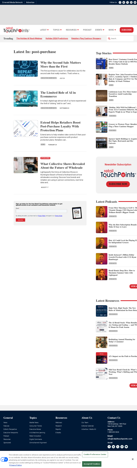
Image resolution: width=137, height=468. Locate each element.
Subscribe (127, 30)
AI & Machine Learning (37, 433)
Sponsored (7, 443)
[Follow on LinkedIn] (123, 2)
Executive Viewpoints (48, 78)
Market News (34, 423)
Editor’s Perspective (10, 429)
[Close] (133, 459)
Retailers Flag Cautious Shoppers (86, 38)
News (43, 144)
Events (98, 30)
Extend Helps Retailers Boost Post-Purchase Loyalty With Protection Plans (60, 126)
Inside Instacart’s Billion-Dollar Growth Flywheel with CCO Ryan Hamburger (122, 257)
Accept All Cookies (92, 464)
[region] (68, 459)
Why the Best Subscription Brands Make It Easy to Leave (123, 225)
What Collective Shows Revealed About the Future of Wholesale (62, 165)
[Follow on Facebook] (120, 2)
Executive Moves (35, 429)
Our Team (84, 423)
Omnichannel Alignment (38, 443)
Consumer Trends (35, 426)
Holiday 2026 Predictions (57, 38)
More (111, 30)
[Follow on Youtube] (135, 2)
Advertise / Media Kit (88, 429)
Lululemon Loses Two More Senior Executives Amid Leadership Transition (123, 94)
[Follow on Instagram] (131, 2)
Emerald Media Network (12, 2)
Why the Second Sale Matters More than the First (60, 64)
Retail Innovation (35, 436)
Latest (43, 30)
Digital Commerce (35, 439)
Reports (58, 429)
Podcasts (112, 216)
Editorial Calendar (87, 426)
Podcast (87, 30)
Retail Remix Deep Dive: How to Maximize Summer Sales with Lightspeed (122, 272)
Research (59, 426)
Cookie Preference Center (95, 455)
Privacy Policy (15, 465)
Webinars (59, 423)
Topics (56, 30)
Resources (71, 30)
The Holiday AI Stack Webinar (29, 38)
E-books (58, 433)
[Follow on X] (127, 2)
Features (112, 116)
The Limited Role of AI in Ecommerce (58, 94)
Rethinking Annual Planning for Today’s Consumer (122, 340)
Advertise (30, 2)
